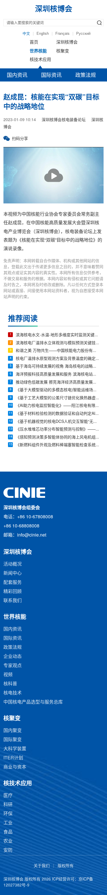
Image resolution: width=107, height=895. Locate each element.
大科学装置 (14, 749)
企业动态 (12, 656)
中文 (26, 34)
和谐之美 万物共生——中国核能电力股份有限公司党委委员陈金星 (57, 351)
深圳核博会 (67, 42)
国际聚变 (12, 739)
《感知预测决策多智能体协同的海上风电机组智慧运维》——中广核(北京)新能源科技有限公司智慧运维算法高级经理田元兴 (57, 437)
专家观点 (12, 665)
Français (62, 34)
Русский (83, 34)
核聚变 (62, 51)
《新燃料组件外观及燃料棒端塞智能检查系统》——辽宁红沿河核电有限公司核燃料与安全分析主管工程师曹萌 (57, 445)
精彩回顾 (12, 591)
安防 (8, 850)
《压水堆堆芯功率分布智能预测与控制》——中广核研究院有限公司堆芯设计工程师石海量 (57, 429)
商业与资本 (14, 767)
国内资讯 (17, 75)
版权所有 (66, 866)
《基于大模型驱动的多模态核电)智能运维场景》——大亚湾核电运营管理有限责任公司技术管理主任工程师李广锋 (57, 390)
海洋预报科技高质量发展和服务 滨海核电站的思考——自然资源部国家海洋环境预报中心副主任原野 (57, 374)
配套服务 (12, 582)
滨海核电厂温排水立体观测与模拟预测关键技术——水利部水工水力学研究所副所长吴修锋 (57, 343)
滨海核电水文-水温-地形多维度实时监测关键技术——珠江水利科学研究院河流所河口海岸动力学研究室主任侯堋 (57, 335)
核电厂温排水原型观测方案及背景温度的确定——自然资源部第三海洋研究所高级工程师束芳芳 (57, 359)
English (43, 34)
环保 (8, 814)
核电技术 (12, 693)
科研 (8, 804)
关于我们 (42, 866)
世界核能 (38, 51)
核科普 (10, 684)
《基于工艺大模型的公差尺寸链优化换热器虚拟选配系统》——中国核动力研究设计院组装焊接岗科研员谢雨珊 (57, 398)
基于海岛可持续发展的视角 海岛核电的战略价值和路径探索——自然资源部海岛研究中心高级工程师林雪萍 (57, 366)
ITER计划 (13, 758)
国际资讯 (51, 75)
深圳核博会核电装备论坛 (64, 120)
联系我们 (12, 600)
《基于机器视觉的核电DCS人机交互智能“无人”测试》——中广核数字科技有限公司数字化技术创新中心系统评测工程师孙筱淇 (57, 422)
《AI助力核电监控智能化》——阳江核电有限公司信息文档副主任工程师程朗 (57, 406)
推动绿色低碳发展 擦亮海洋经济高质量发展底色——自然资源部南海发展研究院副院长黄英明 (57, 382)
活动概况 (12, 564)
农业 (8, 841)
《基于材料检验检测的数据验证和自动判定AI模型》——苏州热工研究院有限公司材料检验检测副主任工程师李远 (57, 414)
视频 (8, 674)
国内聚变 (12, 730)
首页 (34, 42)
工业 (8, 823)
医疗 (8, 795)
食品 (8, 832)
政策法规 (85, 75)
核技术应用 (40, 60)
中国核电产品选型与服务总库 (33, 702)
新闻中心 (12, 573)
